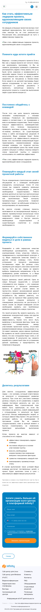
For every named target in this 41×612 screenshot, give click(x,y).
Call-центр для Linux (10, 571)
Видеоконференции (10, 581)
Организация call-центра (9, 593)
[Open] (7, 520)
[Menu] (36, 7)
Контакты (28, 578)
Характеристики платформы (8, 585)
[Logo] (4, 6)
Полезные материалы (28, 593)
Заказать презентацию (20, 541)
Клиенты (27, 574)
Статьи (11, 603)
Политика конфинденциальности (20, 606)
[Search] (32, 6)
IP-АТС (5, 578)
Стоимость (28, 571)
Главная (4, 603)
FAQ (25, 581)
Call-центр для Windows (11, 574)
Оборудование (30, 584)
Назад (8, 556)
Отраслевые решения (29, 588)
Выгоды (5, 589)
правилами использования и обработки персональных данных (21, 532)
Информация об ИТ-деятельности (20, 598)
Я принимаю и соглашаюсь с (21, 532)
